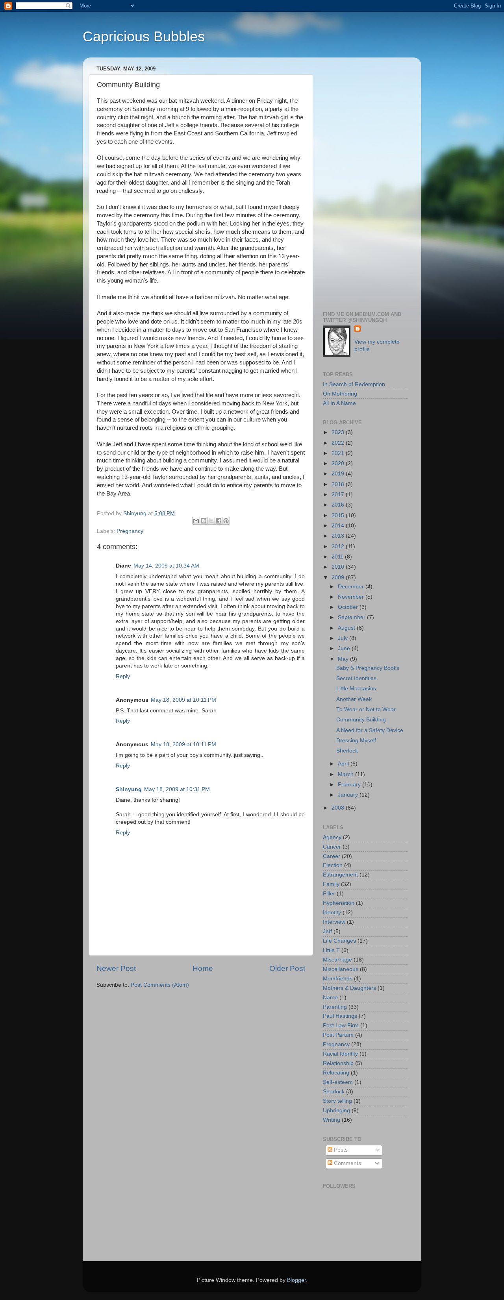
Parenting (335, 1007)
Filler (329, 894)
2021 (339, 453)
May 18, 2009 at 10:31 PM (177, 789)
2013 (339, 536)
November (351, 597)
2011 (338, 557)
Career (331, 856)
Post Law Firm (341, 1025)
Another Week (354, 699)
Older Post (287, 968)
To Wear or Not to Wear (366, 709)
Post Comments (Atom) (160, 985)
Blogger (296, 1280)
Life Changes (339, 941)
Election (333, 865)
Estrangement (340, 875)
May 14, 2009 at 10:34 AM (166, 566)
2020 (339, 463)
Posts (340, 1150)
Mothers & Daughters (349, 988)
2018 (339, 484)
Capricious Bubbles (144, 36)
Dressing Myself (356, 740)
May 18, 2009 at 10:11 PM (183, 700)
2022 (339, 443)
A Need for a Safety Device (369, 730)
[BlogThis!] (204, 521)
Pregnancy (130, 531)
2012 (339, 546)
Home (203, 968)
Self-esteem (338, 1082)
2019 (339, 474)
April (344, 764)
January (348, 795)
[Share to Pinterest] (226, 521)
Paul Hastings (340, 1016)
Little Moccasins (356, 689)
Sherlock (347, 751)
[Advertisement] (365, 181)
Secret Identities (356, 678)
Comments (346, 1163)
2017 (339, 494)
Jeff (327, 931)
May (344, 659)
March (346, 774)
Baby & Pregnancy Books (367, 668)
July (343, 638)
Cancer (332, 847)
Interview (334, 922)
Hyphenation (338, 903)
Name (330, 997)
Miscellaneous (340, 969)
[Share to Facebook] (218, 521)
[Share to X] (211, 521)
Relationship (338, 1063)
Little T (331, 950)
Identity (332, 912)
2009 (339, 578)
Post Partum (338, 1035)
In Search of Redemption (354, 384)
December (351, 587)
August (347, 628)
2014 (339, 526)
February (350, 785)
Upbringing (336, 1110)
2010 (339, 567)
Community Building (361, 720)
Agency (332, 837)
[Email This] (196, 521)
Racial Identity (340, 1054)
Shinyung (129, 789)
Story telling (337, 1101)
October (348, 607)
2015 (339, 515)
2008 (339, 808)
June (345, 648)
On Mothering (340, 394)
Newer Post (116, 968)
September (352, 617)
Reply (123, 676)
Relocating (336, 1073)
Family (331, 884)
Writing (331, 1120)
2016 (339, 505)
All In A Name (339, 403)
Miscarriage (337, 960)
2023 (339, 432)
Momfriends (337, 979)
